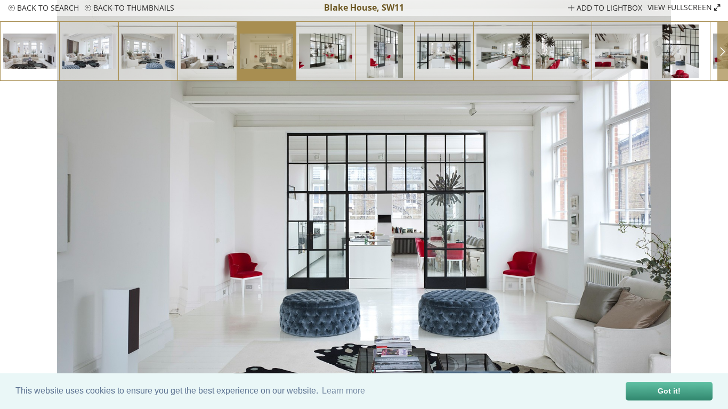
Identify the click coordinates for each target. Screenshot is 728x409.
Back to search (47, 8)
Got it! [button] (669, 391)
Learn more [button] (343, 390)
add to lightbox (608, 8)
